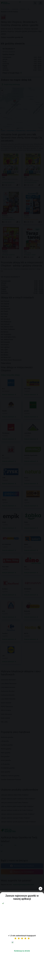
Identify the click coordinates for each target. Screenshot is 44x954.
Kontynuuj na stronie (22, 951)
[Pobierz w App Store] (22, 944)
